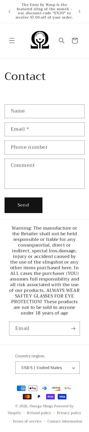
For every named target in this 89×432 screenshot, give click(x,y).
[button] (11, 40)
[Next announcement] (80, 11)
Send (23, 205)
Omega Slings (41, 406)
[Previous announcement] (10, 11)
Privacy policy (69, 413)
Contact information (64, 421)
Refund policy (39, 413)
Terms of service (27, 421)
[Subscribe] (73, 329)
